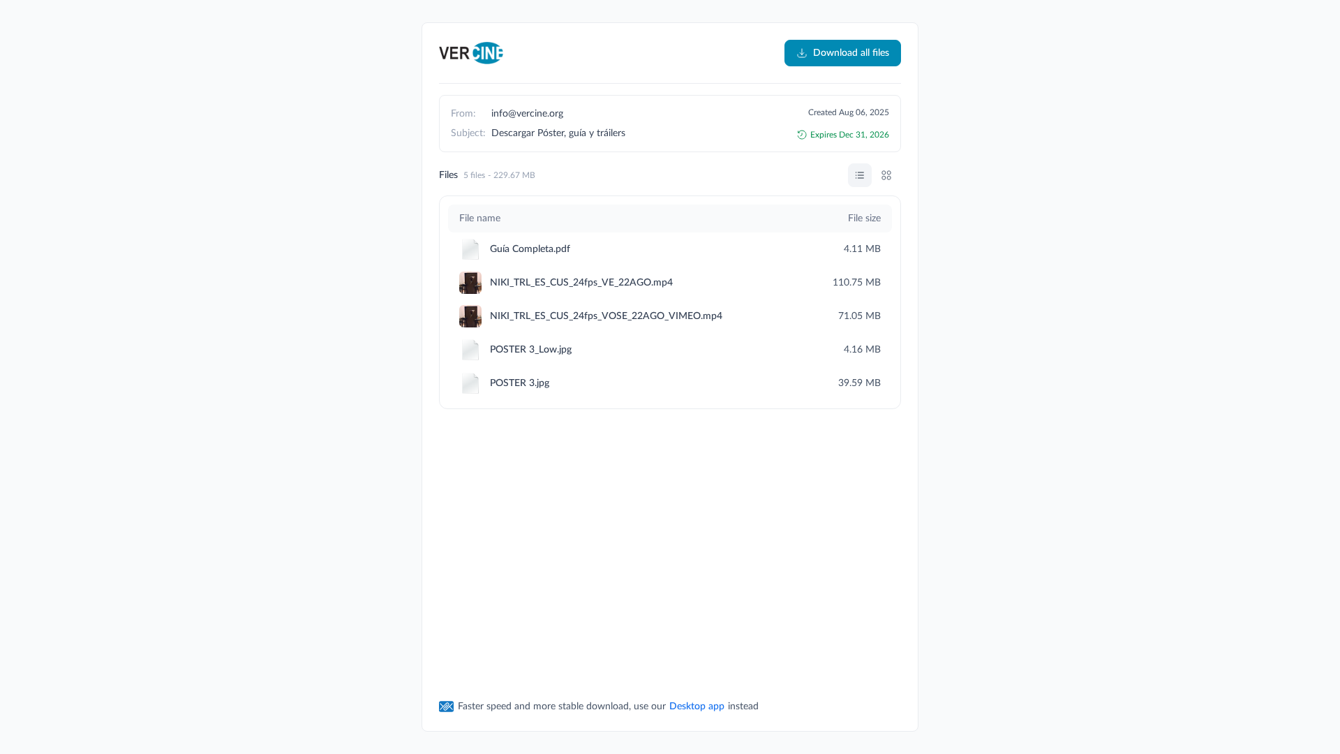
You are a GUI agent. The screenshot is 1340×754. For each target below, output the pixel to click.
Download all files (851, 53)
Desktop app (696, 706)
